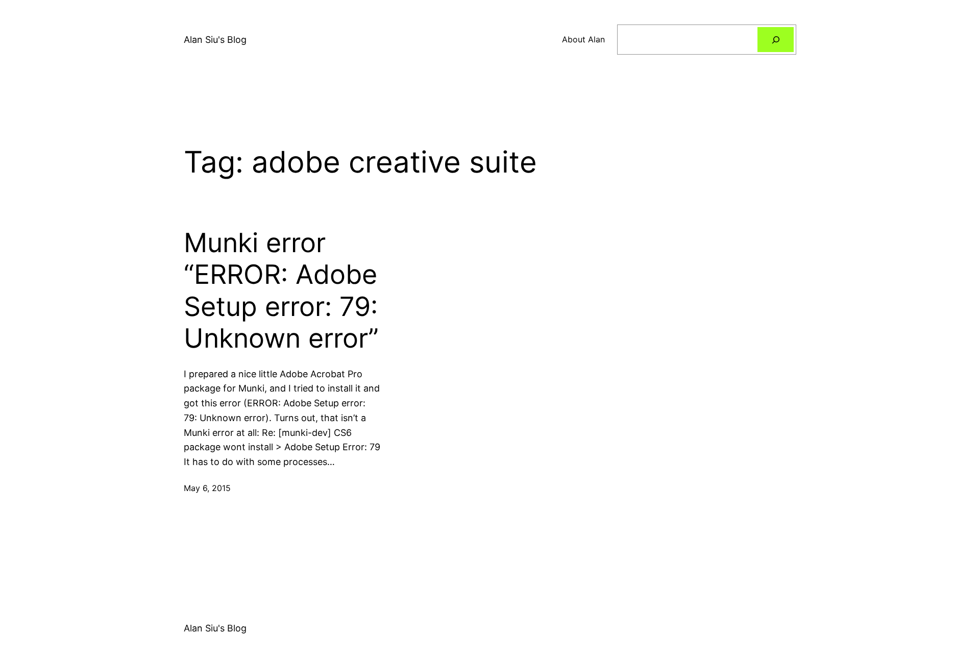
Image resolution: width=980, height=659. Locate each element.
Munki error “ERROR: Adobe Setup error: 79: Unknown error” (281, 290)
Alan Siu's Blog (215, 39)
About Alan (583, 39)
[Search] (775, 39)
